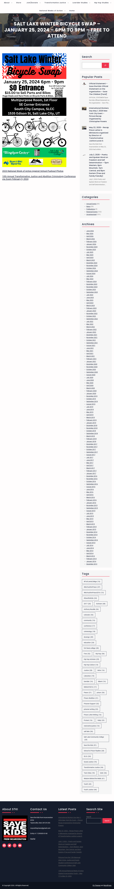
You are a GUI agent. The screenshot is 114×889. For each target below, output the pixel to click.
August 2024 (90, 273)
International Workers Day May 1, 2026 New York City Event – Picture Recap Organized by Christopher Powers (99, 115)
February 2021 (91, 359)
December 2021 (91, 335)
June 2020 (90, 380)
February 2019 (91, 420)
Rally (101, 720)
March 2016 (90, 497)
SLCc (87, 756)
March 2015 (90, 524)
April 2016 (89, 495)
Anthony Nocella (91, 609)
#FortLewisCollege (92, 581)
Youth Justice (90, 789)
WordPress (107, 885)
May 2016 (89, 492)
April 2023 (89, 303)
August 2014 (90, 543)
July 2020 (89, 377)
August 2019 (90, 404)
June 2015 (90, 516)
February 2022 (91, 329)
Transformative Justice (93, 767)
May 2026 (89, 233)
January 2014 (91, 561)
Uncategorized (91, 214)
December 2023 (91, 284)
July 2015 (89, 513)
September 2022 (92, 319)
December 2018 (91, 425)
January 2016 (91, 503)
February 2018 (91, 439)
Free (87, 654)
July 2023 (89, 295)
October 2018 (91, 431)
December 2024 (91, 263)
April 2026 (89, 236)
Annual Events (91, 204)
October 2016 (91, 481)
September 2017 (92, 452)
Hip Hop (100, 654)
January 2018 (91, 441)
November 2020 (91, 367)
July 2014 (89, 545)
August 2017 (90, 455)
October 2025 (91, 249)
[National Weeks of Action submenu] (64, 10)
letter (101, 670)
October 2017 (91, 449)
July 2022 (89, 321)
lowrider (88, 681)
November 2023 (91, 287)
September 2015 (92, 508)
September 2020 (92, 372)
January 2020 (91, 393)
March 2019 (90, 417)
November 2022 (91, 313)
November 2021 (91, 337)
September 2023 (92, 292)
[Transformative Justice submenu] (68, 2)
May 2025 (89, 255)
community (89, 620)
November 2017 (91, 447)
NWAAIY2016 (90, 687)
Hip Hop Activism (91, 659)
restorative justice (92, 726)
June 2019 (90, 409)
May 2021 (89, 351)
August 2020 (90, 375)
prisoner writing (91, 709)
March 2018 (90, 436)
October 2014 (91, 537)
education (89, 642)
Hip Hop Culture (91, 665)
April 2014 (89, 553)
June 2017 (90, 460)
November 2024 (91, 265)
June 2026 (90, 231)
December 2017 (91, 444)
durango (88, 637)
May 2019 (89, 412)
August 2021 (90, 345)
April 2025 (89, 257)
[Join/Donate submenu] (40, 2)
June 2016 (90, 489)
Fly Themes (96, 885)
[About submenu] (11, 2)
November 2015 (91, 505)
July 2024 (89, 276)
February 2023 (91, 308)
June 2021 (90, 348)
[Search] (105, 65)
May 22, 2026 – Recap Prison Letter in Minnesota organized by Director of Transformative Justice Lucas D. (99, 134)
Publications (90, 209)
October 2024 (91, 268)
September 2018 (92, 433)
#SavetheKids (90, 598)
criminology (89, 631)
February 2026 (91, 241)
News (88, 206)
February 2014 (91, 559)
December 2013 (91, 564)
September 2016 (92, 484)
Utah (103, 773)
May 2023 (89, 300)
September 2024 (92, 271)
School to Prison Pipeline (94, 751)
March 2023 (90, 305)
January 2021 (91, 361)
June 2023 (90, 297)
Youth (87, 784)
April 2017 (89, 465)
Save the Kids (90, 745)
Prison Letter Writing (92, 715)
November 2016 (91, 479)
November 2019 (91, 396)
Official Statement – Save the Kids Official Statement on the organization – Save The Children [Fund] (98, 89)
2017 (87, 604)
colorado (88, 615)
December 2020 (91, 364)
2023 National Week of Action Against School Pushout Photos (32, 171)
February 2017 (91, 471)
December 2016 (91, 476)
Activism (100, 604)
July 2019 (89, 407)
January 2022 (91, 332)
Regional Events (91, 212)
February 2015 (91, 527)
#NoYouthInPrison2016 (94, 592)
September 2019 (92, 401)
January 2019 (91, 423)
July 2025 (89, 252)
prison (101, 692)
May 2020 (89, 383)
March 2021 (90, 356)
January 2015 (91, 529)
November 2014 (91, 535)
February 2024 (91, 281)
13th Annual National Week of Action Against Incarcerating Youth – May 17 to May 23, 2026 (71, 873)
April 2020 (89, 385)
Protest (88, 720)
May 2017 (89, 463)
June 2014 (90, 548)
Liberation (89, 676)
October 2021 (91, 340)
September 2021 (92, 343)
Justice (88, 670)
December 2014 (91, 532)
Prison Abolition (91, 698)
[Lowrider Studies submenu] (89, 2)
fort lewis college (91, 648)
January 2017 (91, 473)
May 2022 (89, 324)
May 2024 (89, 279)
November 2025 (91, 247)
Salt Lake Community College (94, 738)
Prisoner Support (91, 704)
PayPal (32, 839)
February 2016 (91, 500)
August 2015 (90, 511)
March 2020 (90, 388)
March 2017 (90, 468)
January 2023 (91, 311)
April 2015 (89, 521)
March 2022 (90, 327)
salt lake (88, 731)
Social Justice (90, 762)
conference (89, 626)
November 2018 (91, 428)
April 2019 (89, 415)
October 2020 (91, 369)
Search (88, 817)
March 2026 (90, 239)
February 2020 (91, 391)
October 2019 (91, 399)
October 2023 (91, 289)
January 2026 (91, 244)
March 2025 (90, 260)
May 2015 (89, 519)
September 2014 (92, 540)
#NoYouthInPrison (92, 587)
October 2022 (91, 316)
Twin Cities (89, 773)
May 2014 (89, 551)
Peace (88, 692)
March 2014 (90, 556)
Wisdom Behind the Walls (94, 778)
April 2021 (89, 353)
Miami (102, 681)
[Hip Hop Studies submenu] (110, 2)
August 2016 (90, 487)
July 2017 (89, 457)
